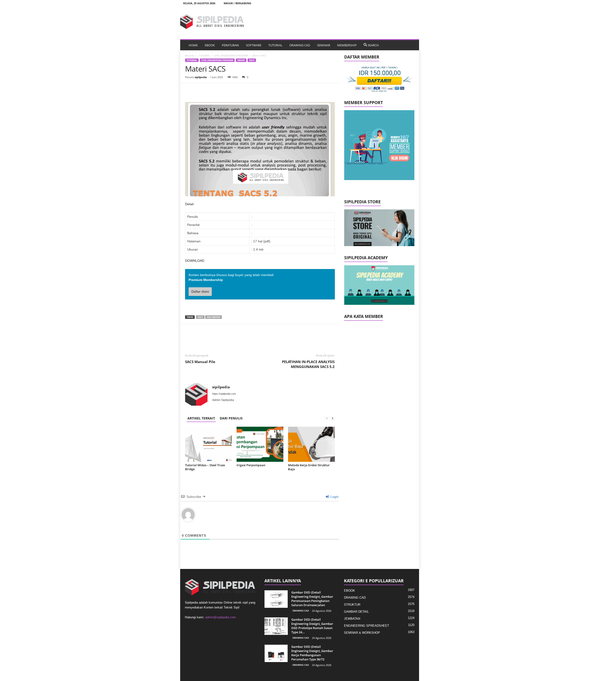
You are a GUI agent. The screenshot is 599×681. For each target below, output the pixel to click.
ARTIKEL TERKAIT (201, 418)
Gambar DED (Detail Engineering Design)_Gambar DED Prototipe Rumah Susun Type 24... (312, 625)
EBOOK (210, 45)
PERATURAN (230, 45)
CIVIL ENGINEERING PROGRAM (231, 55)
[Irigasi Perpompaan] (260, 444)
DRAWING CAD (299, 45)
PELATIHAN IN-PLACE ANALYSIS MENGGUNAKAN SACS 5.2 (308, 364)
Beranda (189, 55)
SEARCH (373, 45)
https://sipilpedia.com (224, 393)
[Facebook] (189, 90)
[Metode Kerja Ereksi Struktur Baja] (311, 444)
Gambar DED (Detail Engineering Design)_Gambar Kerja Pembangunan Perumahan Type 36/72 (312, 653)
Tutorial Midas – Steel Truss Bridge (205, 467)
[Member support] (379, 145)
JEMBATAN (352, 618)
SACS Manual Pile (200, 361)
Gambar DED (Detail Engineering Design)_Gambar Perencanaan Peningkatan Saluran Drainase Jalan (312, 598)
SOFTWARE (253, 45)
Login (334, 497)
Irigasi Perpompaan (251, 465)
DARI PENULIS (231, 418)
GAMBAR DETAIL (356, 611)
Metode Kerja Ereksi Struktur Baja (309, 467)
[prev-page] (327, 418)
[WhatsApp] (222, 90)
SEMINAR (323, 45)
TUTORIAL (275, 45)
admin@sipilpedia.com (220, 617)
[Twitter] (200, 90)
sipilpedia (201, 77)
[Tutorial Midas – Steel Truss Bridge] (208, 444)
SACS (251, 60)
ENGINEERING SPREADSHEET (366, 625)
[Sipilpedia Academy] (379, 285)
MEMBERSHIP (347, 45)
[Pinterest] (211, 90)
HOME (193, 45)
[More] (233, 90)
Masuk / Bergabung (237, 3)
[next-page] (332, 418)
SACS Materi (213, 317)
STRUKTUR (352, 604)
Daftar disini (200, 291)
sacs (200, 317)
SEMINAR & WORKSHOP (362, 632)
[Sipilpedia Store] (379, 227)
